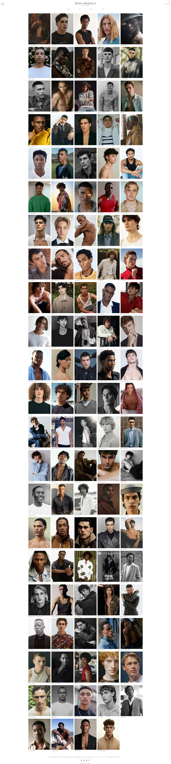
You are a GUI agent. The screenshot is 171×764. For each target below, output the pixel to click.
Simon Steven (31, 683)
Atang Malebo (31, 79)
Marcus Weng (77, 448)
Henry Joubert (55, 247)
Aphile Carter (124, 45)
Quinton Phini (124, 582)
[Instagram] (31, 17)
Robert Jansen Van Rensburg (35, 616)
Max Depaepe (31, 482)
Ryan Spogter (77, 616)
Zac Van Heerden (102, 750)
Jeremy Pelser (31, 314)
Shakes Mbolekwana (126, 650)
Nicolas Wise (77, 549)
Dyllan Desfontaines (79, 179)
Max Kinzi (53, 482)
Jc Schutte (123, 280)
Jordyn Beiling (31, 347)
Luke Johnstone (124, 415)
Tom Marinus (31, 717)
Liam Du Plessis (55, 415)
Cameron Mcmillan (79, 112)
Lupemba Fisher (55, 448)
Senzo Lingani (101, 650)
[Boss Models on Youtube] (87, 760)
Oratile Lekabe (55, 582)
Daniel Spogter (32, 146)
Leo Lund (30, 415)
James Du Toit (124, 247)
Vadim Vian (123, 717)
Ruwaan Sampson (55, 616)
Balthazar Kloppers (79, 79)
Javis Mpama (77, 280)
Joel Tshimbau (101, 314)
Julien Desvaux (124, 347)
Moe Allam (77, 515)
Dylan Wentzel (55, 179)
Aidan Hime (54, 45)
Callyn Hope (54, 112)
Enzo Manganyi (32, 213)
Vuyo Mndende (31, 750)
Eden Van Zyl (101, 179)
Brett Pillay (31, 112)
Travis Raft (54, 717)
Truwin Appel (77, 717)
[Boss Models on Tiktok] (84, 760)
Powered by (85, 763)
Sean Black (77, 650)
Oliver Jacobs (124, 549)
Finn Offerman (124, 213)
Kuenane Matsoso (102, 381)
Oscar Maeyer (101, 582)
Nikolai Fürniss (101, 549)
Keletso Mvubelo (32, 381)
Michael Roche (101, 482)
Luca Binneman (101, 415)
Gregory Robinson (32, 247)
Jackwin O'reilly (78, 247)
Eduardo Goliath (125, 179)
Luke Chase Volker (32, 448)
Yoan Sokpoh (77, 750)
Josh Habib (54, 347)
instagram (167, 3)
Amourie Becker (101, 45)
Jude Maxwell (101, 347)
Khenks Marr (54, 381)
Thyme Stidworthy (125, 683)
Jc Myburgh (100, 280)
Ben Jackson (101, 79)
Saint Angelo (124, 616)
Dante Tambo (101, 146)
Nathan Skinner (55, 549)
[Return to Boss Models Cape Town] (85, 4)
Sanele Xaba (31, 650)
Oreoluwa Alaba (78, 582)
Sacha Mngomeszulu (103, 616)
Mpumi (99, 515)
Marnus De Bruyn (102, 448)
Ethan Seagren (78, 213)
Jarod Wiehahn (55, 280)
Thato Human (77, 683)
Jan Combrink (31, 280)
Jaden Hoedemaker (102, 247)
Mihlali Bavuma (32, 515)
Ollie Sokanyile (32, 582)
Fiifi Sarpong (101, 213)
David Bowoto (124, 146)
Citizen (91, 9)
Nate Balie (30, 549)
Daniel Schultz (78, 146)
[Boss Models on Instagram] (82, 760)
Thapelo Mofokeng (56, 683)
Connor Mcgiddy (102, 112)
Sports (102, 9)
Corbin (122, 112)
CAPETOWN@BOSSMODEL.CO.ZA (113, 757)
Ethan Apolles (55, 213)
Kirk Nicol (76, 381)
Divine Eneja (31, 179)
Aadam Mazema (32, 45)
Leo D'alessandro (125, 381)
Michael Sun (124, 482)
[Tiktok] (33, 16)
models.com (167, 4)
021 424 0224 (99, 757)
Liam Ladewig (77, 415)
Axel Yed (53, 79)
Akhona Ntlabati (78, 45)
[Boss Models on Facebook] (89, 760)
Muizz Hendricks (125, 515)
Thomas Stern (101, 683)
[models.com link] (34, 419)
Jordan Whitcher (125, 314)
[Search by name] (169, 1)
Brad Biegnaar (124, 79)
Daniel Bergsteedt (56, 146)
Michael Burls (77, 482)
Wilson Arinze (54, 750)
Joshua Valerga (78, 347)
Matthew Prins (124, 448)
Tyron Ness (100, 717)
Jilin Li (52, 314)
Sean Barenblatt (55, 650)
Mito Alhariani (55, 515)
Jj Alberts (76, 314)
